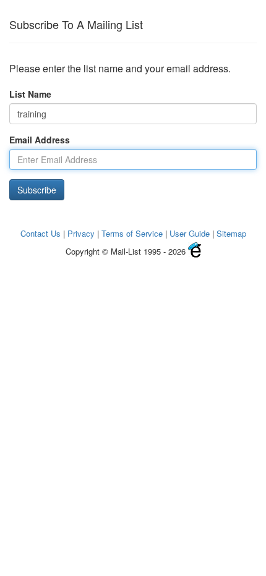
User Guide (189, 233)
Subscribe (36, 190)
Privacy (81, 233)
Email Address (39, 139)
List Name (30, 94)
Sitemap (231, 233)
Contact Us (40, 233)
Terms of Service (132, 233)
